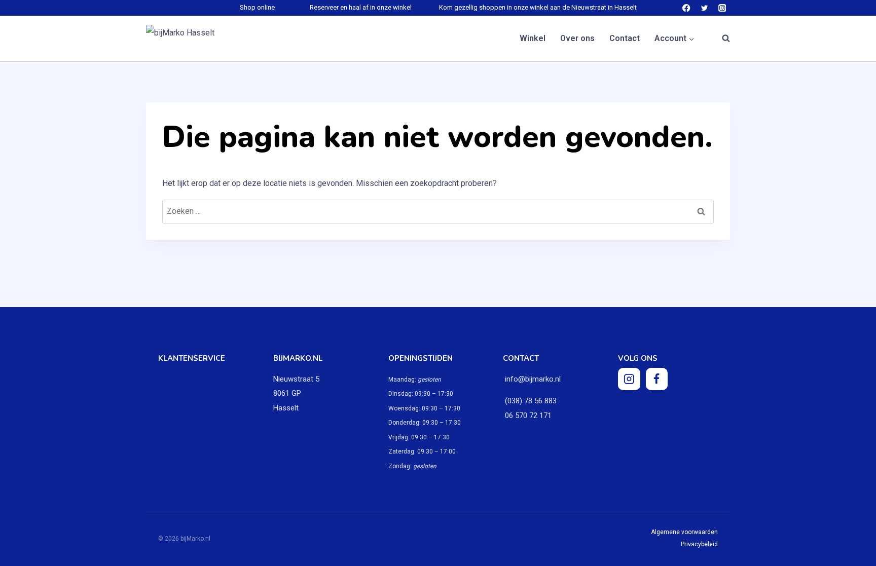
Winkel (532, 38)
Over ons (577, 38)
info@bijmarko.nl (533, 379)
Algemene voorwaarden (684, 532)
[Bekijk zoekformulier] (721, 38)
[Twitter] (704, 8)
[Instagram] (722, 8)
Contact (624, 38)
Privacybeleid (699, 544)
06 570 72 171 (527, 415)
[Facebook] (687, 8)
